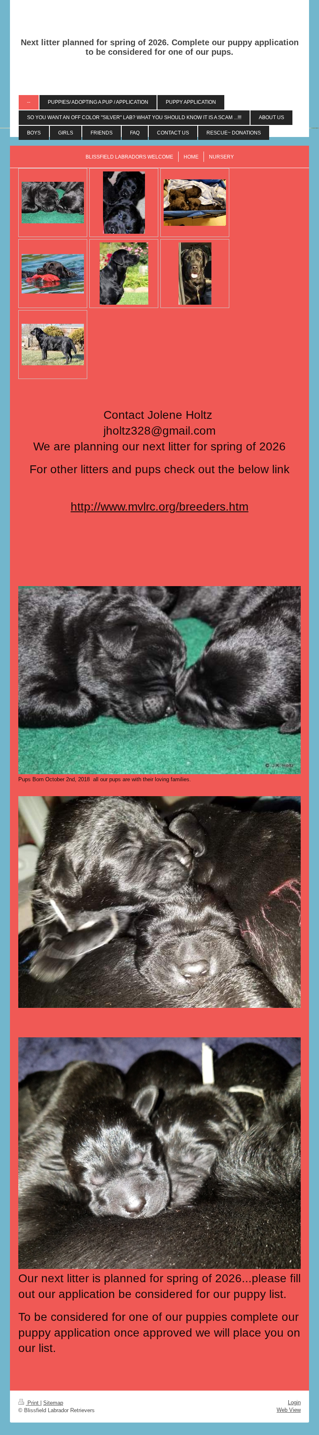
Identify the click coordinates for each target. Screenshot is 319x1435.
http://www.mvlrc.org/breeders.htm (159, 506)
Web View (289, 1410)
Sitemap (53, 1403)
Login (294, 1402)
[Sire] (53, 273)
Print (33, 1403)
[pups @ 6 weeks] (195, 202)
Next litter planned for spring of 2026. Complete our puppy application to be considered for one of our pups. (160, 47)
